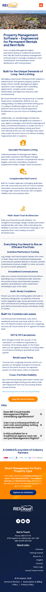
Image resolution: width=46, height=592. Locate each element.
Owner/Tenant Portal (34, 570)
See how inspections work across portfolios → (22, 391)
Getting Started (36, 553)
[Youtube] (23, 521)
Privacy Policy (27, 584)
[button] (41, 5)
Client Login (38, 567)
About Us (37, 556)
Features (39, 549)
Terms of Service (12, 581)
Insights (39, 560)
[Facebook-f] (18, 521)
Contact (39, 563)
